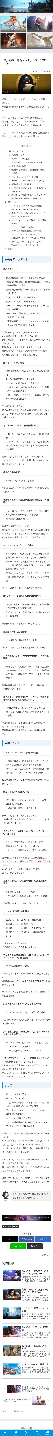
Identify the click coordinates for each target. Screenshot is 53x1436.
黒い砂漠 (8, 1226)
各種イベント (12, 202)
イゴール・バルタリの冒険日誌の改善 (26, 162)
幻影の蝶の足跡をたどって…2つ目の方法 (28, 238)
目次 (23, 146)
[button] (35, 1246)
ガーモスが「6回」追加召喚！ (23, 227)
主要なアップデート (15, 151)
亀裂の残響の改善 (18, 166)
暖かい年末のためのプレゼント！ (24, 209)
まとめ (10, 249)
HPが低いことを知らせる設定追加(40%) (27, 180)
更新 (16, 1226)
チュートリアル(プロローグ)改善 (24, 177)
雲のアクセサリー (18, 155)
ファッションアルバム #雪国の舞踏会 (26, 206)
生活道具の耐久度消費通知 (22, 184)
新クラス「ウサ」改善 (20, 159)
